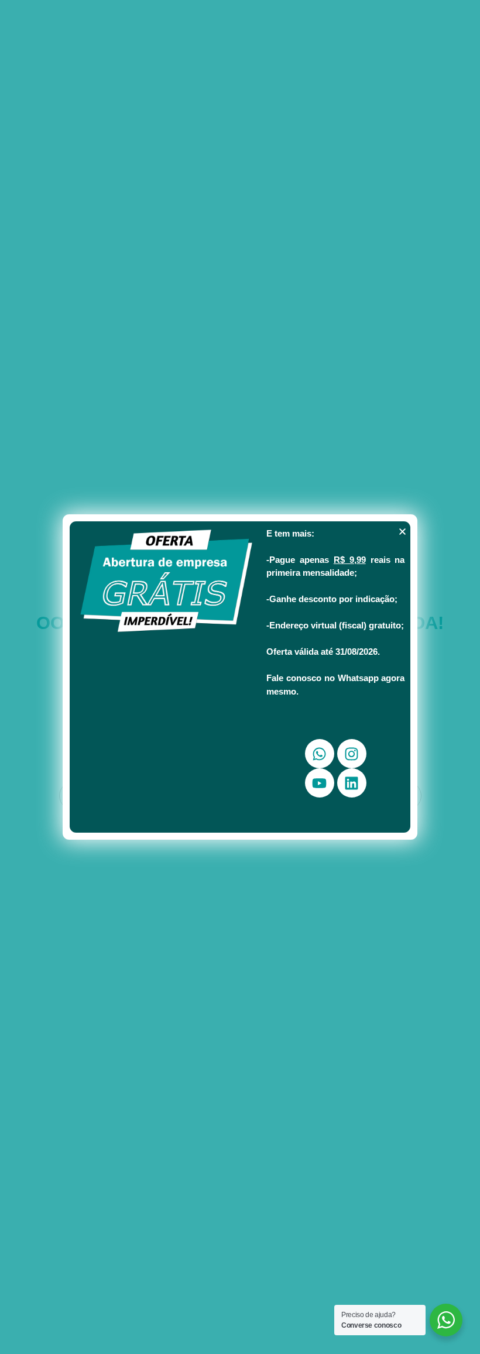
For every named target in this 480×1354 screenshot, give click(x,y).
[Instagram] (351, 753)
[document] (240, 677)
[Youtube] (319, 783)
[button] (402, 531)
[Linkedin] (351, 783)
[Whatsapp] (319, 753)
